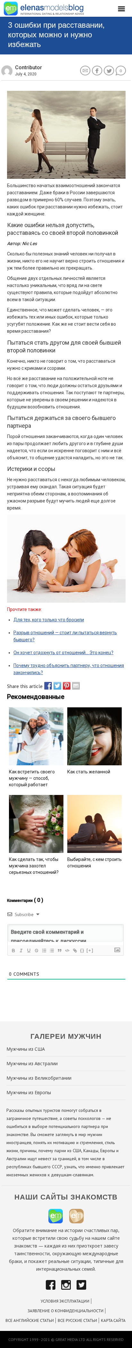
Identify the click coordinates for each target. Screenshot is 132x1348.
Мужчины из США (25, 1049)
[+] (90, 950)
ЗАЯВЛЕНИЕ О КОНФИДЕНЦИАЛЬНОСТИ (65, 1311)
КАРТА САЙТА (113, 1320)
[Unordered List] (51, 950)
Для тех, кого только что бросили (48, 619)
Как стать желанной (88, 771)
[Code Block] (67, 950)
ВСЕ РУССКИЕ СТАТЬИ (77, 1320)
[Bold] (13, 950)
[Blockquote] (59, 950)
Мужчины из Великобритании (38, 1078)
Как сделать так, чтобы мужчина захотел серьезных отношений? (34, 866)
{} (82, 950)
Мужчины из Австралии (32, 1063)
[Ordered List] (44, 950)
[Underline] (28, 950)
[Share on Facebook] (46, 686)
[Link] (74, 950)
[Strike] (36, 950)
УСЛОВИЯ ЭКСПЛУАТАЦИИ (65, 1301)
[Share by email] (74, 686)
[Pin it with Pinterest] (65, 686)
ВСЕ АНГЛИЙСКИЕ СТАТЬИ (29, 1320)
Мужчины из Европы (28, 1092)
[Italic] (21, 950)
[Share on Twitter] (56, 686)
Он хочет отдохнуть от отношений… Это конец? (63, 652)
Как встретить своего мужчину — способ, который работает (32, 778)
